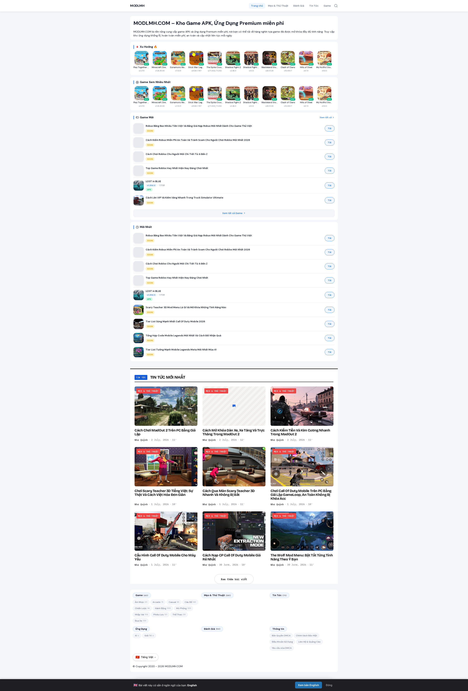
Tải (329, 128)
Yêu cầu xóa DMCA (282, 648)
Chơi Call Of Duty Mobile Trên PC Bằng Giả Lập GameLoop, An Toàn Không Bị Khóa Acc (301, 495)
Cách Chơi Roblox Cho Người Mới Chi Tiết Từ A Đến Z (176, 154)
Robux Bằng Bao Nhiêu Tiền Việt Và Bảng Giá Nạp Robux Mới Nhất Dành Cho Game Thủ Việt (199, 125)
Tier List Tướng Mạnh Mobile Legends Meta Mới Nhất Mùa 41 (181, 349)
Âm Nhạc (141, 602)
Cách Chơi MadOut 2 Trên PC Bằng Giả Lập (165, 432)
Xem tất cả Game (232, 213)
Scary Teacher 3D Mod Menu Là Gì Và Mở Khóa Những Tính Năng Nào (186, 307)
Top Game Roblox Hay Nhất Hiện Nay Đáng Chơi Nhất (177, 168)
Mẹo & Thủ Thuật (278, 5)
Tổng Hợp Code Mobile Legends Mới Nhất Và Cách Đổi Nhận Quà (183, 335)
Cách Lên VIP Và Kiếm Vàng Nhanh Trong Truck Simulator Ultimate (184, 197)
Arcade (158, 602)
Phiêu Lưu (160, 614)
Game (327, 5)
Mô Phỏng (183, 608)
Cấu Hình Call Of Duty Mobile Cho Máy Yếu (165, 557)
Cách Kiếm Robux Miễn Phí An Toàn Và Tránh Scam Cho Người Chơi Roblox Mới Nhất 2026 (198, 140)
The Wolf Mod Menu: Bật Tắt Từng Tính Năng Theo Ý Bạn (302, 557)
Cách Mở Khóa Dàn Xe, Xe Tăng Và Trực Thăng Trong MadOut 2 (234, 432)
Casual (174, 602)
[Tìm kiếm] (336, 6)
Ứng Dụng (141, 628)
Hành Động (163, 608)
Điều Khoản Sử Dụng (282, 641)
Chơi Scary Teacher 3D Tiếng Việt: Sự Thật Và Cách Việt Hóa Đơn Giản (164, 493)
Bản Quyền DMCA (281, 635)
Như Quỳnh (141, 440)
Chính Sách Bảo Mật (306, 635)
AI (137, 635)
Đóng (329, 685)
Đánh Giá (298, 5)
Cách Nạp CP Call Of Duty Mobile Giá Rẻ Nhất (232, 557)
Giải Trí (149, 635)
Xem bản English (308, 685)
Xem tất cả (326, 117)
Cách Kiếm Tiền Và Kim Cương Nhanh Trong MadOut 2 (300, 432)
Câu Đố (190, 602)
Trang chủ (257, 5)
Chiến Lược (142, 608)
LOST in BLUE (153, 181)
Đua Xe (140, 620)
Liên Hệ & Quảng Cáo (309, 641)
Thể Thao (179, 614)
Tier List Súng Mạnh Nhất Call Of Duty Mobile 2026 (175, 321)
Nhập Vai (141, 614)
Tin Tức (313, 5)
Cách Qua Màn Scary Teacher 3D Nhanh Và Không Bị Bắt (229, 493)
